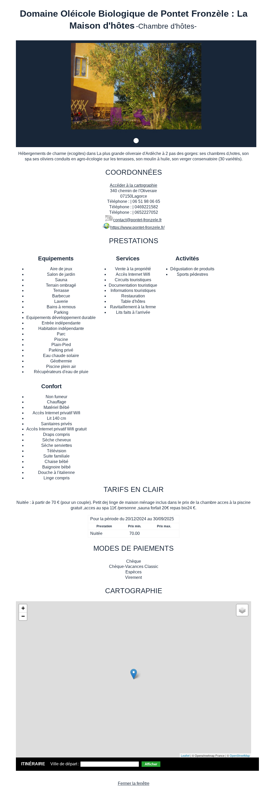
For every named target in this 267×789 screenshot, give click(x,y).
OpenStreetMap (240, 755)
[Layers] (242, 610)
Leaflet (185, 755)
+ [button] (23, 608)
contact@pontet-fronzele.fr (137, 220)
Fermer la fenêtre (133, 783)
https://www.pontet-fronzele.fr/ (137, 227)
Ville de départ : (65, 764)
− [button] (23, 616)
